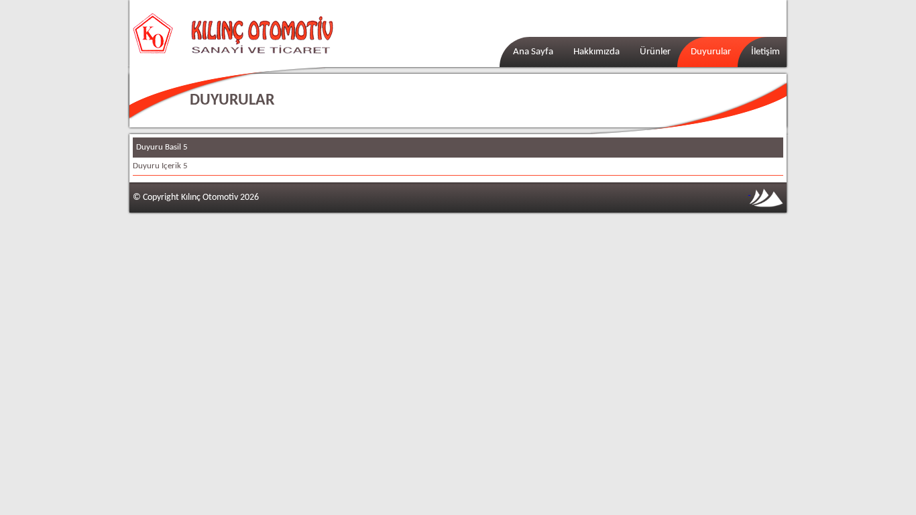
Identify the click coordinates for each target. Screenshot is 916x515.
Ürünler (655, 52)
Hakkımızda (596, 52)
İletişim (765, 52)
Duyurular (711, 52)
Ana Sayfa (533, 52)
